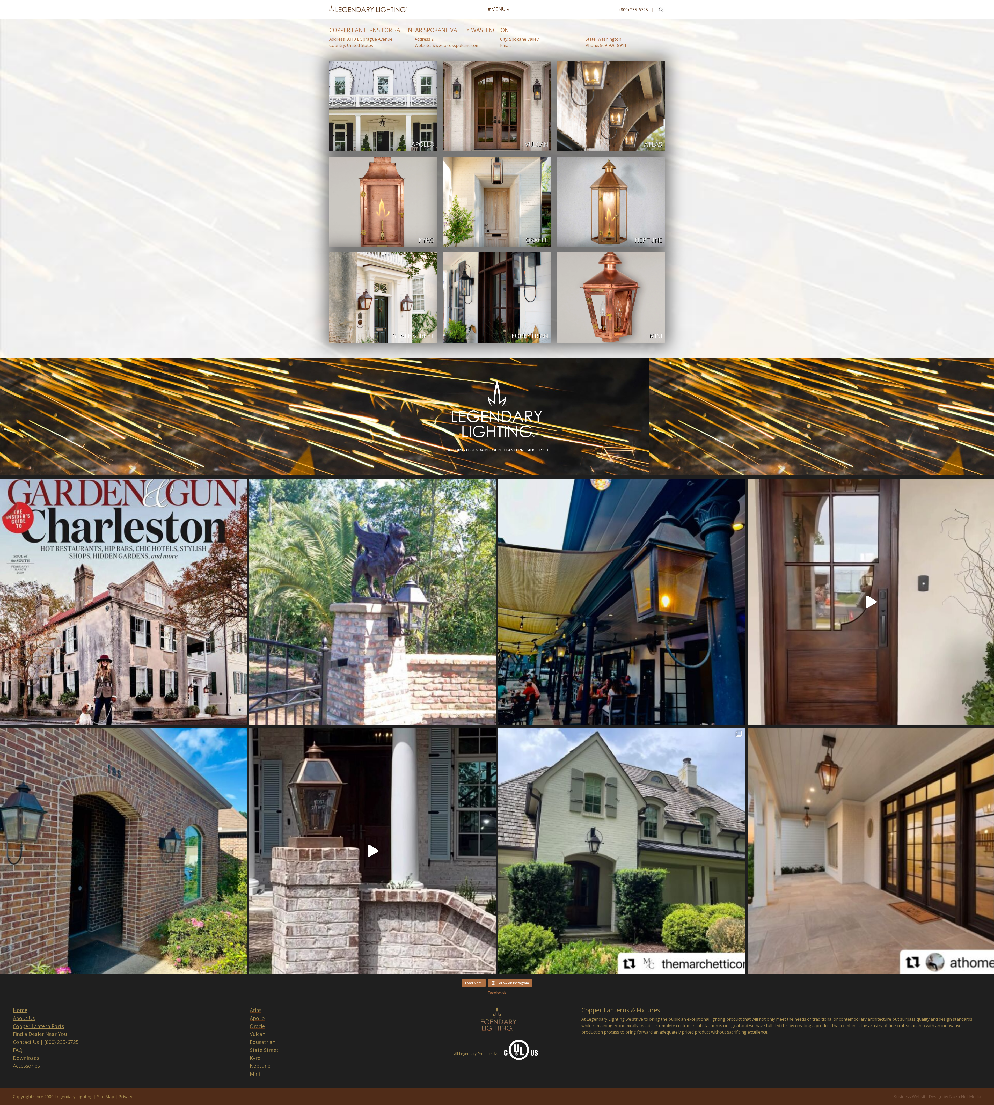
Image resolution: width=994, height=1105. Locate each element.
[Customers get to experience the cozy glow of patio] (621, 602)
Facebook (497, 993)
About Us (24, 1018)
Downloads (26, 1058)
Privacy (125, 1097)
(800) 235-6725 (633, 9)
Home (20, 1010)
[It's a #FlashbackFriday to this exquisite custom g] (372, 602)
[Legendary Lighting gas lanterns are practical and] (123, 851)
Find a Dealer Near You (40, 1033)
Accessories (26, 1065)
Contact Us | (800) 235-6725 (46, 1041)
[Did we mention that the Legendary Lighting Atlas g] (372, 851)
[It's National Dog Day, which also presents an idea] (123, 602)
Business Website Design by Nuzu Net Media (937, 1097)
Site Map (105, 1097)
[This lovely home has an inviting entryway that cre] (621, 851)
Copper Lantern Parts (38, 1026)
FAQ (18, 1050)
